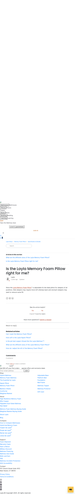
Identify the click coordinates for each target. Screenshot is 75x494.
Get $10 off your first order (22, 368)
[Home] (2, 202)
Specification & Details (34, 241)
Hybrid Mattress (5, 375)
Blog (1, 417)
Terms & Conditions (7, 477)
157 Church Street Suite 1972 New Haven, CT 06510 (10, 470)
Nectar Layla (6, 433)
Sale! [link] (1, 221)
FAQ (1, 458)
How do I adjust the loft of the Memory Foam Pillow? (24, 348)
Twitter (10, 298)
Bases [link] (7, 213)
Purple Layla (5, 430)
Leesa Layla (5, 436)
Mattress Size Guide (7, 454)
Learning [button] (10, 218)
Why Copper (4, 401)
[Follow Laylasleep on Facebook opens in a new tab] (1, 482)
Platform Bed (42, 378)
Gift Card (41, 392)
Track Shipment (5, 442)
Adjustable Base (43, 375)
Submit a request (45, 320)
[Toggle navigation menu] (3, 233)
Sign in (35, 230)
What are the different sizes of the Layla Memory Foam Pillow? (27, 257)
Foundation (41, 380)
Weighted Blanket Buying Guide (11, 411)
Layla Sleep (9, 241)
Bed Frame (41, 382)
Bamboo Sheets (5, 389)
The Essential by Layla (7, 380)
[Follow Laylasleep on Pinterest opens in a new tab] (1, 487)
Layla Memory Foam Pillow (22, 287)
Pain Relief (3, 406)
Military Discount (6, 449)
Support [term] (3, 440)
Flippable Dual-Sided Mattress (10, 403)
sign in (12, 363)
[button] (1, 238)
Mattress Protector (44, 389)
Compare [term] (3, 421)
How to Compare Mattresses (10, 423)
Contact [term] (3, 466)
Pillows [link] (8, 208)
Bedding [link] (10, 215)
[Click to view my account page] (0, 235)
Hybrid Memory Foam (8, 425)
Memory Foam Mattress (8, 378)
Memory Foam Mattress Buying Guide (13, 409)
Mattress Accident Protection (10, 461)
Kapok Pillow (4, 383)
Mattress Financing (6, 451)
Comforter (3, 391)
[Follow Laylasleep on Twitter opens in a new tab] (1, 489)
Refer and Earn (5, 456)
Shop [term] (2, 373)
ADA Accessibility (6, 463)
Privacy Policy (5, 474)
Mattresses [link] (13, 205)
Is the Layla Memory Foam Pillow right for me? (22, 261)
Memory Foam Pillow (20, 241)
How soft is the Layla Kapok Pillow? (18, 337)
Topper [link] (2, 210)
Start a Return (5, 446)
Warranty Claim (5, 444)
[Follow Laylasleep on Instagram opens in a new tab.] (1, 480)
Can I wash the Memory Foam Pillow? (19, 334)
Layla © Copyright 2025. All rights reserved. (15, 493)
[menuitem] (19, 375)
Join (26, 371)
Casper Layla (6, 428)
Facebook (7, 298)
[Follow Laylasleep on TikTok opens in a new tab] (1, 484)
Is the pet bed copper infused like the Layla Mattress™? (25, 341)
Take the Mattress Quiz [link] (8, 223)
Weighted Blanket (6, 393)
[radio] (33, 310)
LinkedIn (12, 298)
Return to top (10, 325)
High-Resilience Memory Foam (10, 399)
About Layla (4, 414)
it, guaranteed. (17, 227)
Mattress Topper (43, 385)
